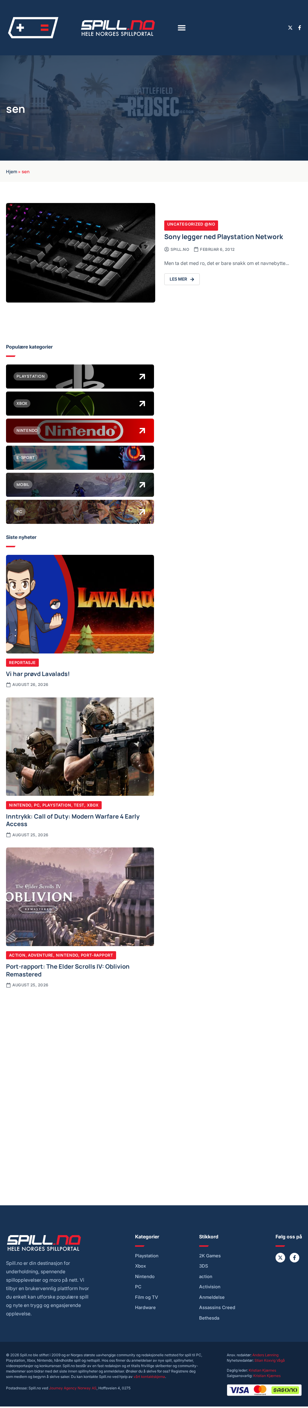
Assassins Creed (217, 1308)
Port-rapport (97, 955)
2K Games (210, 1256)
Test (79, 805)
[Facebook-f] (299, 27)
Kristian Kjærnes (262, 1370)
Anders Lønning (265, 1354)
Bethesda (209, 1318)
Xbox (93, 805)
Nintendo (20, 805)
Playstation (56, 805)
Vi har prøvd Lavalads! (38, 673)
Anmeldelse (212, 1297)
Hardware (145, 1308)
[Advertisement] (80, 1040)
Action (17, 955)
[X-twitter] (290, 27)
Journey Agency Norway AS (73, 1388)
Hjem (11, 171)
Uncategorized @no (191, 224)
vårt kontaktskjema (149, 1376)
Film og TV (146, 1297)
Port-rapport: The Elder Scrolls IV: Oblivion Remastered (68, 969)
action (205, 1277)
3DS (203, 1266)
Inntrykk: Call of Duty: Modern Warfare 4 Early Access (73, 819)
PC (37, 805)
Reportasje (22, 662)
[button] (181, 27)
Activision (209, 1287)
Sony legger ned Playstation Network (223, 236)
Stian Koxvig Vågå (269, 1360)
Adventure (40, 955)
